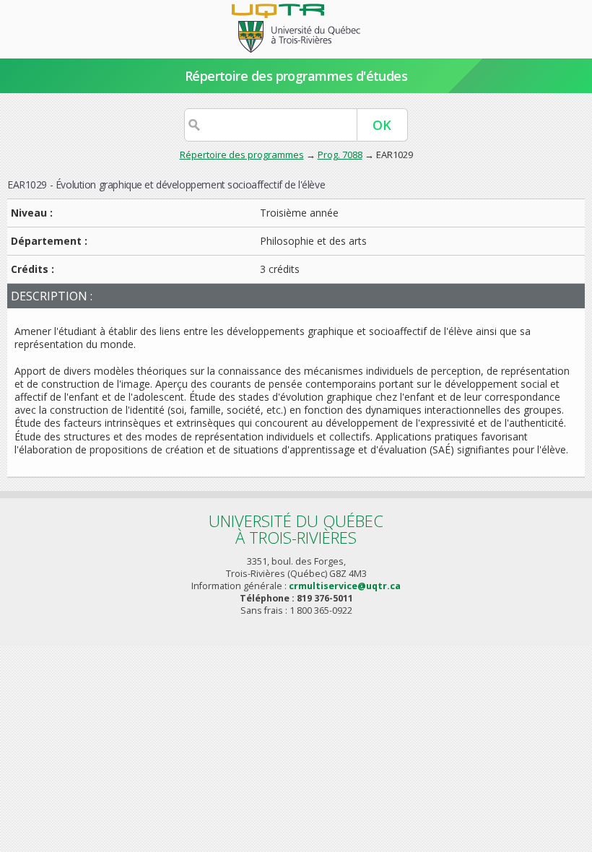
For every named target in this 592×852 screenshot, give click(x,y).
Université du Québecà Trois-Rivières (296, 529)
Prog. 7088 (340, 154)
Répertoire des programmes (242, 154)
